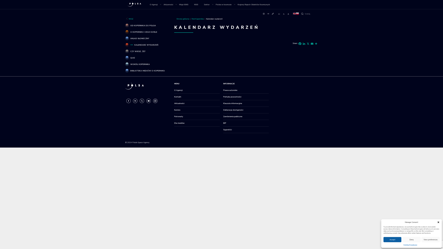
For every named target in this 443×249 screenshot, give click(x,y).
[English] (294, 13)
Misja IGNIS (183, 4)
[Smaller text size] (284, 14)
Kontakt (177, 97)
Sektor (207, 4)
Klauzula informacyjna (232, 103)
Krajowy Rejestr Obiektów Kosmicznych (254, 4)
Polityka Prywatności (410, 245)
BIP (224, 123)
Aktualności (179, 103)
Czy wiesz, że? (137, 51)
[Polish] (297, 13)
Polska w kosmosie (224, 4)
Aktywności (168, 4)
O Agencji (153, 4)
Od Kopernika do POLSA (143, 25)
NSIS (196, 4)
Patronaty (178, 116)
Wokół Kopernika (140, 64)
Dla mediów (179, 123)
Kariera (177, 110)
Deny (411, 240)
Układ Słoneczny (139, 38)
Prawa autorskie (230, 90)
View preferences (431, 240)
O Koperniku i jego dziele (143, 32)
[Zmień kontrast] (268, 13)
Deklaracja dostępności (233, 110)
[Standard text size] (288, 14)
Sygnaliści (227, 129)
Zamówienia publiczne (232, 116)
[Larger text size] (279, 14)
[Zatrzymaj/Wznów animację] (264, 13)
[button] (438, 222)
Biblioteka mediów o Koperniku (147, 71)
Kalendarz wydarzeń (146, 45)
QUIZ (132, 58)
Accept (392, 240)
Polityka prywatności (232, 97)
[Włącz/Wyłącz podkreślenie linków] (273, 13)
